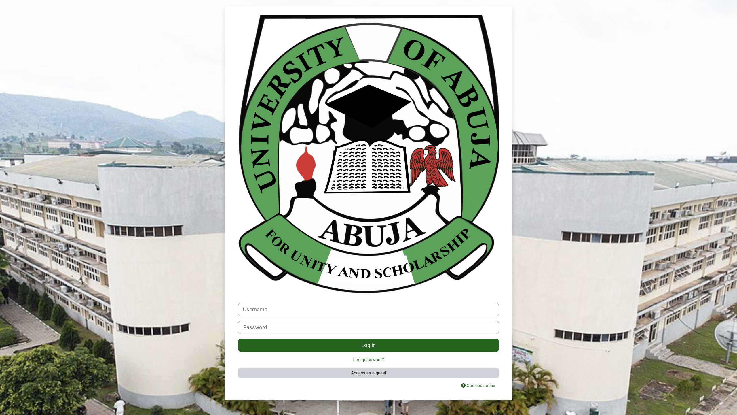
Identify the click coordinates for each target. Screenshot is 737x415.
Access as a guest (368, 373)
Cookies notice (480, 385)
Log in (368, 345)
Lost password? (368, 359)
